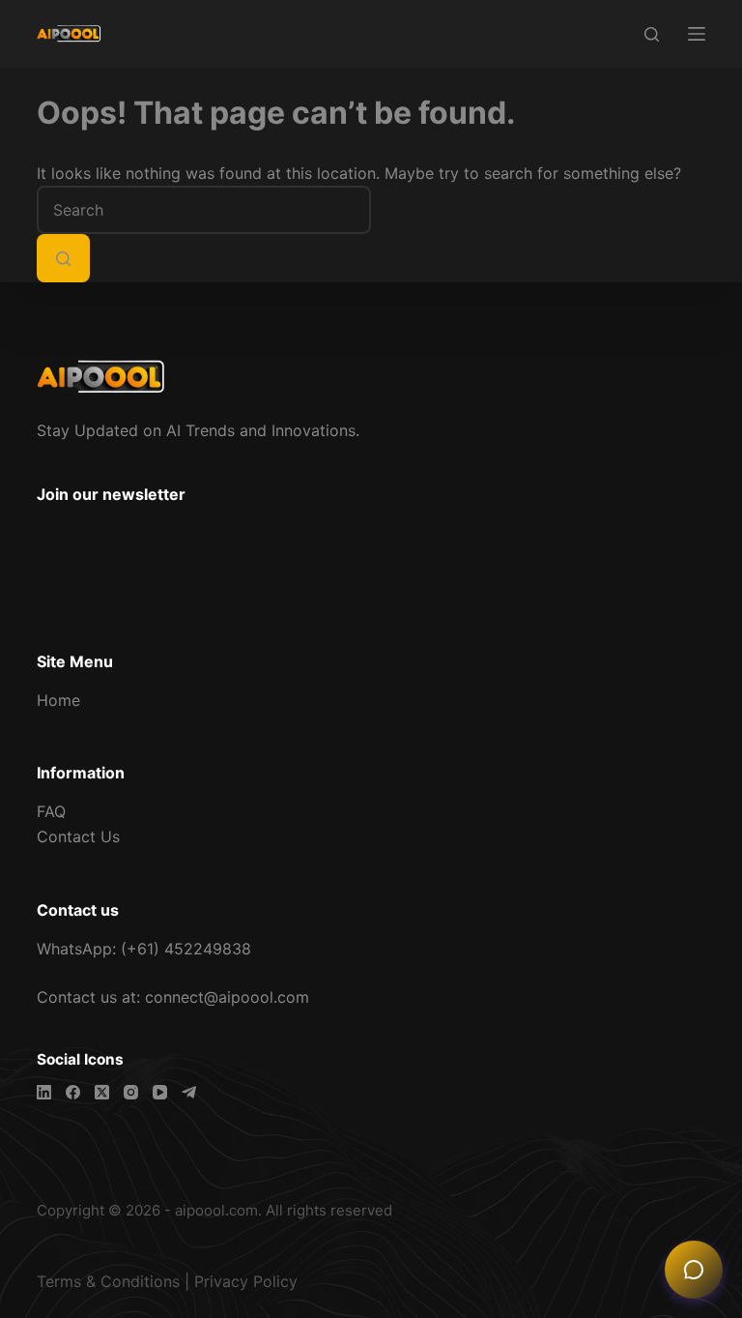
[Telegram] (189, 1092)
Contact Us (78, 836)
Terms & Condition (104, 1281)
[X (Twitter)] (102, 1092)
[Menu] (696, 34)
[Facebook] (73, 1092)
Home (58, 700)
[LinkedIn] (44, 1092)
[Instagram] (131, 1092)
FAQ (51, 811)
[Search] (651, 34)
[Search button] (63, 258)
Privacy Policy (246, 1281)
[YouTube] (160, 1092)
